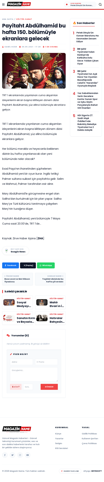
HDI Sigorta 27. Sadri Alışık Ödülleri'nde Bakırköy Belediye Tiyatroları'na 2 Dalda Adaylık (86, 123)
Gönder (49, 387)
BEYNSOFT (96, 471)
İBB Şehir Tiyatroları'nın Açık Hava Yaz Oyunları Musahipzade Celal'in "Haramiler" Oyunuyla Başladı (87, 78)
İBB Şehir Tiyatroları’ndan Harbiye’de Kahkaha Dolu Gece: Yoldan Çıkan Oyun (87, 56)
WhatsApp (47, 265)
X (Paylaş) (28, 265)
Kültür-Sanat (24, 19)
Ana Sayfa (7, 19)
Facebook (11, 265)
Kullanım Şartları (90, 438)
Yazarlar (59, 438)
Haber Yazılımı (71, 471)
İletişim (58, 443)
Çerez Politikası (89, 443)
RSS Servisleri (61, 448)
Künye (58, 433)
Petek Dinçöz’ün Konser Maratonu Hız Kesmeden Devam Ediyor (88, 37)
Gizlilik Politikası (89, 433)
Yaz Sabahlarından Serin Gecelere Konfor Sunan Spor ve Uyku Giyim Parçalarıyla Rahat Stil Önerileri (87, 100)
